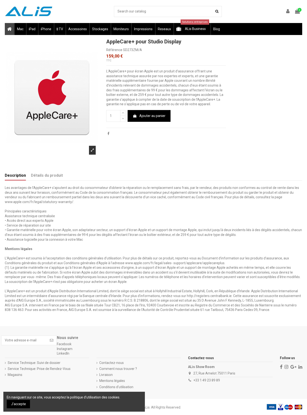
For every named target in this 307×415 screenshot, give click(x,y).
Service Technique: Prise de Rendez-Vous (39, 369)
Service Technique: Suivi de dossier (34, 363)
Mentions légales (112, 381)
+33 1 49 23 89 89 (206, 380)
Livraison (106, 375)
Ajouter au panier (152, 116)
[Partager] (108, 133)
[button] (20, 29)
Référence (114, 50)
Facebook (64, 344)
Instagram (64, 349)
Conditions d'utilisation (116, 387)
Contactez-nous (111, 363)
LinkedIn (63, 353)
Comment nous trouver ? (118, 369)
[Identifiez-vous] (288, 11)
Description (15, 175)
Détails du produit (47, 175)
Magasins (15, 375)
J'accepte (18, 404)
